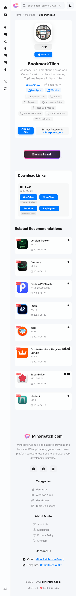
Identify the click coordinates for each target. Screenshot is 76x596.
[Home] (5, 7)
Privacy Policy (45, 535)
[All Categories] (5, 88)
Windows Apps (44, 494)
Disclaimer (43, 529)
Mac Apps (41, 489)
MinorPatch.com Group (50, 559)
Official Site (25, 131)
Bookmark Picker (32, 113)
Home (18, 14)
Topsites (32, 102)
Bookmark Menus (45, 107)
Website (55, 90)
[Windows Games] (5, 62)
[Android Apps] (5, 48)
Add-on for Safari (53, 102)
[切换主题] (70, 5)
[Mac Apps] (5, 27)
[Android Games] (5, 69)
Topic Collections (45, 505)
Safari (57, 96)
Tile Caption (45, 119)
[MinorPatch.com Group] (43, 468)
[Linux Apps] (5, 41)
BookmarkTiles (37, 96)
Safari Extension (58, 113)
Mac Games (42, 500)
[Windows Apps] (5, 34)
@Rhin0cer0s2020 (50, 564)
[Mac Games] (5, 55)
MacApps (30, 14)
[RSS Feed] (53, 468)
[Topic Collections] (5, 14)
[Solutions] (5, 81)
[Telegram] (33, 468)
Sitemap (42, 540)
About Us (42, 524)
